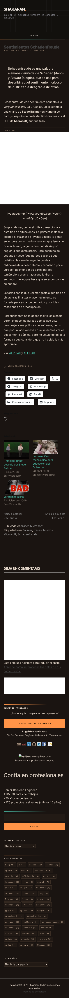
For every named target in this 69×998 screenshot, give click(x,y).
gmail (10, 888)
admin (23, 51)
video (10, 945)
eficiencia (30, 876)
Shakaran (14, 9)
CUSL (26, 871)
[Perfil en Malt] (24, 744)
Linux (43, 899)
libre (27, 899)
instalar (43, 888)
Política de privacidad (34, 991)
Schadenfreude (27, 534)
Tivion (11, 933)
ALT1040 (15, 353)
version (44, 939)
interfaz (12, 893)
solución (12, 928)
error (49, 876)
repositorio (14, 916)
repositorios (36, 916)
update (11, 939)
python (26, 910)
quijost (43, 910)
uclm (44, 933)
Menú (35, 36)
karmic (29, 893)
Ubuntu (28, 933)
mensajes (12, 905)
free (28, 882)
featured (12, 882)
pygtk (10, 910)
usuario (27, 939)
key (44, 893)
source (47, 928)
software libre (52, 922)
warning (26, 945)
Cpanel (11, 871)
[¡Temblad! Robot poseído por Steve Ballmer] (16, 449)
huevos (48, 530)
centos (35, 865)
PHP (28, 905)
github (43, 882)
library (11, 899)
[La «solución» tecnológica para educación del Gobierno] (45, 447)
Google (26, 888)
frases (25, 526)
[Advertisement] (34, 168)
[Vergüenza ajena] (16, 487)
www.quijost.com (41, 756)
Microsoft (36, 526)
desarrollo (43, 871)
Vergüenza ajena (14, 496)
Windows (43, 945)
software (31, 922)
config (52, 865)
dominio (11, 876)
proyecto (43, 905)
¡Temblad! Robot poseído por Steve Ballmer (15, 464)
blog (10, 865)
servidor (12, 922)
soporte (30, 928)
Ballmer (27, 530)
